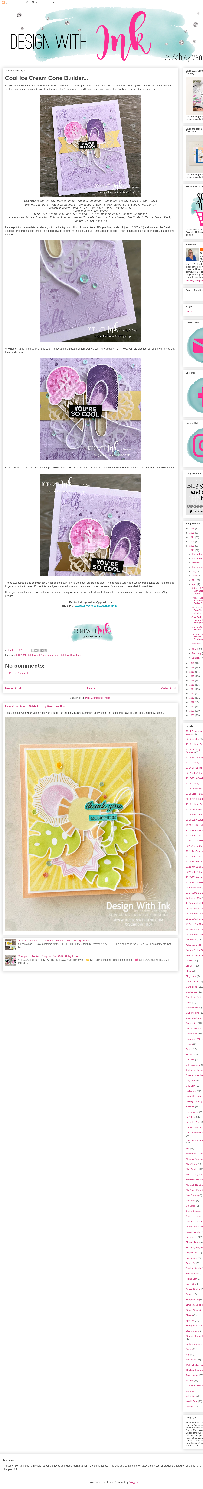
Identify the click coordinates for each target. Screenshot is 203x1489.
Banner (189, 960)
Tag (188, 1354)
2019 (192, 667)
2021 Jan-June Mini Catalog (53, 655)
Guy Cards (191, 1080)
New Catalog (192, 1195)
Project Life (191, 1252)
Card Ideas (76, 655)
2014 (192, 689)
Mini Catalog (192, 1169)
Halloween (191, 1091)
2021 (192, 550)
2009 (192, 711)
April (194, 584)
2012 (192, 697)
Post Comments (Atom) (98, 697)
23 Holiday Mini (193, 887)
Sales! (189, 1294)
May (194, 580)
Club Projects (192, 1013)
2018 (192, 672)
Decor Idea (191, 1033)
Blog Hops (191, 976)
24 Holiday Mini (193, 898)
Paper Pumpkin (193, 1232)
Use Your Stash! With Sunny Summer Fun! (36, 706)
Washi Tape (191, 1401)
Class (188, 1002)
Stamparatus (192, 1331)
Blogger (133, 1482)
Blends (189, 971)
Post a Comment (18, 673)
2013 (192, 693)
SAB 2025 (191, 1284)
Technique (191, 1359)
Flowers (190, 1054)
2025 (192, 533)
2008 (192, 715)
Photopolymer (193, 1242)
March (195, 649)
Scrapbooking (193, 1299)
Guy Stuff (190, 1085)
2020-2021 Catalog (25, 655)
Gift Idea (190, 1059)
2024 (192, 537)
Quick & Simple (193, 1268)
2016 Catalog (192, 739)
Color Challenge (194, 1018)
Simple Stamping (194, 1305)
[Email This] (33, 650)
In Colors (190, 1117)
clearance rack (193, 1007)
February (197, 653)
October (196, 562)
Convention (191, 1023)
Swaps (189, 1349)
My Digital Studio (194, 1185)
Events (189, 1044)
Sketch (189, 1315)
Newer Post (13, 688)
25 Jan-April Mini (194, 919)
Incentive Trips (193, 1122)
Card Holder (192, 981)
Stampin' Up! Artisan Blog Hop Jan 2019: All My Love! (48, 956)
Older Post (168, 688)
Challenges (191, 992)
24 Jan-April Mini (194, 903)
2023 (192, 541)
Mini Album (191, 1164)
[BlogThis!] (36, 650)
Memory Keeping (194, 1159)
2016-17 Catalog (194, 757)
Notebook (191, 1200)
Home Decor (192, 1112)
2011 (192, 702)
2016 (192, 680)
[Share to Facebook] (42, 650)
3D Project (191, 939)
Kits (188, 1148)
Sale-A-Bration (193, 1289)
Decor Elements (194, 1028)
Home (91, 688)
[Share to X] (39, 650)
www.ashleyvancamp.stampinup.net (96, 605)
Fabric (189, 1049)
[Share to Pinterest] (45, 650)
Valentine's (191, 1396)
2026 (192, 528)
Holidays (190, 1106)
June (195, 575)
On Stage (190, 1205)
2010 (192, 706)
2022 (192, 546)
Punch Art (191, 1263)
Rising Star (191, 1278)
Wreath (189, 1406)
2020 (192, 663)
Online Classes (193, 1211)
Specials (190, 1320)
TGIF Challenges (194, 1365)
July (194, 571)
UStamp (190, 1391)
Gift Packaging (193, 1065)
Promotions (191, 1258)
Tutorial (189, 1380)
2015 (192, 684)
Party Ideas (191, 1237)
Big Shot (190, 965)
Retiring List (192, 1273)
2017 (192, 676)
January (196, 657)
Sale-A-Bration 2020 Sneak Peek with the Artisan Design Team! (54, 940)
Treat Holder (192, 1375)
